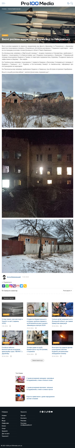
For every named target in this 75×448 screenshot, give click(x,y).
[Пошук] (71, 3)
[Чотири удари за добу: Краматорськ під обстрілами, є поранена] (37, 338)
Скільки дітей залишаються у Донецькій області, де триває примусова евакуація (62, 321)
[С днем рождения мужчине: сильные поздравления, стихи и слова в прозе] (20, 388)
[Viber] (14, 286)
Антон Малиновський (14, 277)
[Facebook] (3, 286)
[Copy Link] (25, 286)
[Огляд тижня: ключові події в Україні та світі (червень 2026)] (12, 309)
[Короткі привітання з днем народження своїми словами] (20, 397)
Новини (5, 35)
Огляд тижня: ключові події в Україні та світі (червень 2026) (12, 321)
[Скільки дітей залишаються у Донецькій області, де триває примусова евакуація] (62, 309)
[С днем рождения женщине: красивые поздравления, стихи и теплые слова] (20, 379)
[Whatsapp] (7, 286)
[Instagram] (10, 286)
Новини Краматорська (14, 9)
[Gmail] (17, 286)
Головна (4, 9)
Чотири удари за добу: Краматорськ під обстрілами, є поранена (37, 349)
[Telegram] (21, 286)
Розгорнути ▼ (67, 290)
